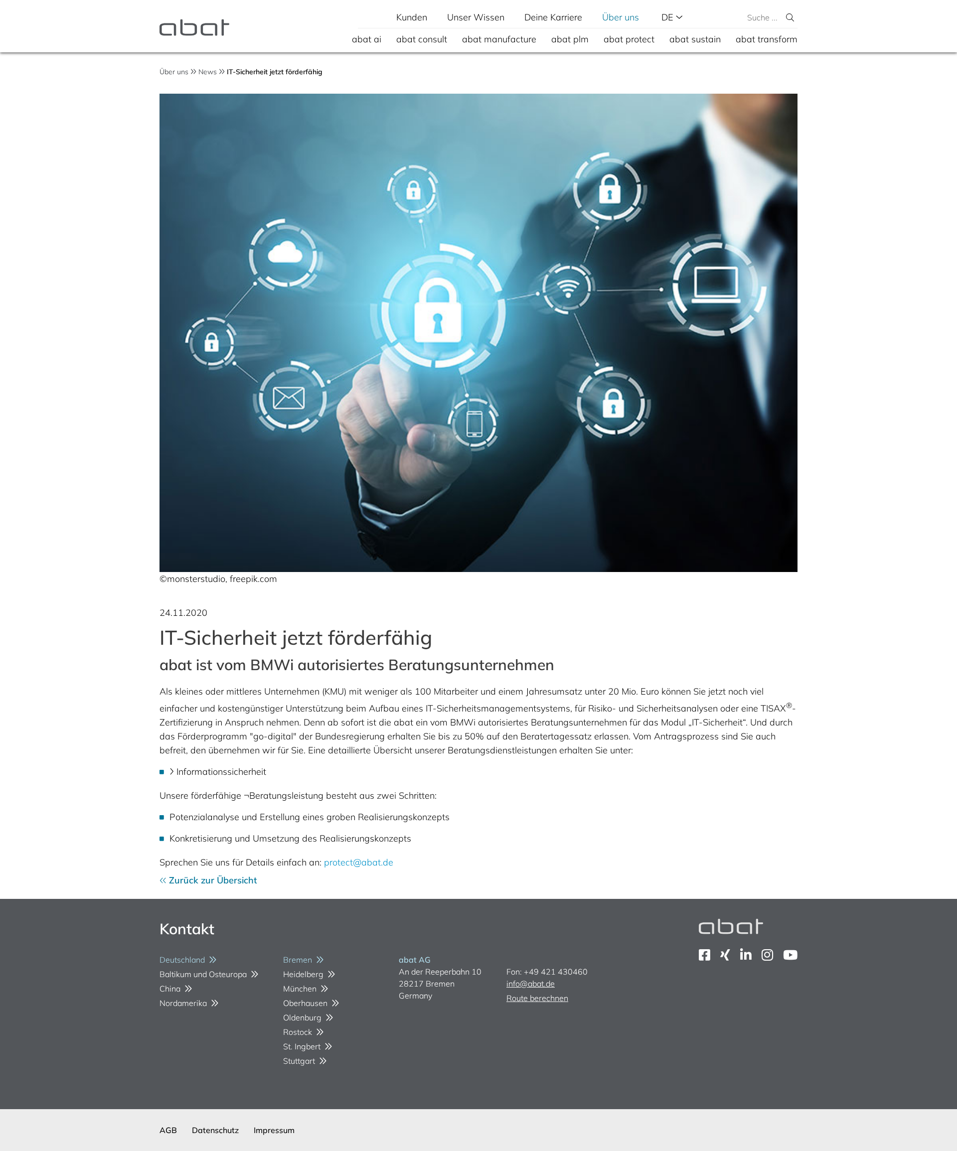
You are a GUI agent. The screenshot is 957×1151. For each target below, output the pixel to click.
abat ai (366, 39)
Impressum (274, 1130)
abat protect (629, 39)
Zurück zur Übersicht (211, 880)
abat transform (767, 39)
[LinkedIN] (746, 955)
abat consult (421, 39)
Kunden (411, 17)
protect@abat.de (358, 862)
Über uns (620, 17)
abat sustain (695, 39)
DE (668, 17)
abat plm (570, 39)
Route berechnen (537, 998)
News (207, 71)
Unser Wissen (475, 17)
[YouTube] (790, 955)
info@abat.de (530, 984)
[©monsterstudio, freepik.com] (479, 333)
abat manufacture (499, 39)
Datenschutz (215, 1130)
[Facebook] (704, 955)
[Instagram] (767, 955)
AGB (168, 1130)
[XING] (725, 955)
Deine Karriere (553, 17)
